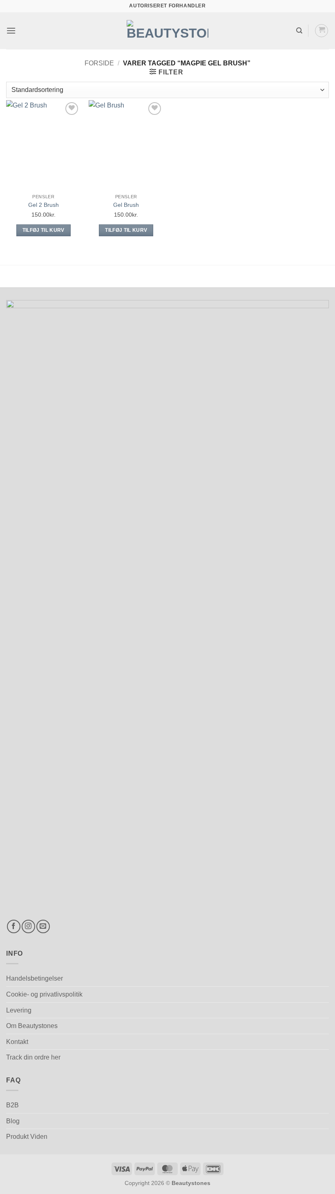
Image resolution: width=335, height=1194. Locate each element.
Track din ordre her (33, 1057)
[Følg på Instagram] (28, 926)
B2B (12, 1105)
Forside (99, 63)
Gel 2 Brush (43, 205)
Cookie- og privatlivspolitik (44, 994)
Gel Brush (126, 205)
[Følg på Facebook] (13, 926)
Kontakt (17, 1041)
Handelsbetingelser (34, 978)
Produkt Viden (26, 1136)
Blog (13, 1121)
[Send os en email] (43, 926)
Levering (18, 1010)
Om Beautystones (32, 1025)
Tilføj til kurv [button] (43, 230)
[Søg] (299, 30)
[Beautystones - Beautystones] (167, 30)
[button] (11, 30)
